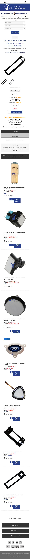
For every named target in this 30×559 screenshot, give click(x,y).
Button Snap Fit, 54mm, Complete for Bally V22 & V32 (14, 319)
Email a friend (15, 94)
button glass (17, 148)
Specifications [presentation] (15, 133)
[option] (15, 13)
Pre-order (17, 332)
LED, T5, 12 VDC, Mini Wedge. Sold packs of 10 (14, 188)
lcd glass (10, 148)
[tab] (15, 131)
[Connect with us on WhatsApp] (17, 542)
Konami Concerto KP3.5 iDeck (13, 495)
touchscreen (4, 148)
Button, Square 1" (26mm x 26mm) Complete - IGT (14, 233)
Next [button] (27, 15)
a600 (14, 150)
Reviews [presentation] (15, 136)
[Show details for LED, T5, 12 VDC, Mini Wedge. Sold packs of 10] (15, 172)
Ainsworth (18, 102)
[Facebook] (13, 542)
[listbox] (15, 23)
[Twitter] (9, 542)
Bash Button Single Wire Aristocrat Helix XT (12, 406)
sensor (8, 147)
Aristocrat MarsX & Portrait (13, 451)
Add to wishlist (14, 90)
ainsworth (24, 148)
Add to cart (16, 112)
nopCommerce (17, 556)
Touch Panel (14, 147)
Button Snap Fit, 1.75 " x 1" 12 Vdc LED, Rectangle (14, 278)
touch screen (22, 147)
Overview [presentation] (15, 131)
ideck (4, 147)
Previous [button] (3, 15)
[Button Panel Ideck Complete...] (13, 37)
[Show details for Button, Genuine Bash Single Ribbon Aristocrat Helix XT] (15, 391)
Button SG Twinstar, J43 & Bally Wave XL (14, 364)
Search (13, 32)
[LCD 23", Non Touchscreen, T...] (16, 37)
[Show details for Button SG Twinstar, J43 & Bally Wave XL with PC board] (15, 349)
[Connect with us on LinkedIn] (21, 542)
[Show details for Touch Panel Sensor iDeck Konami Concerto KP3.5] (15, 480)
